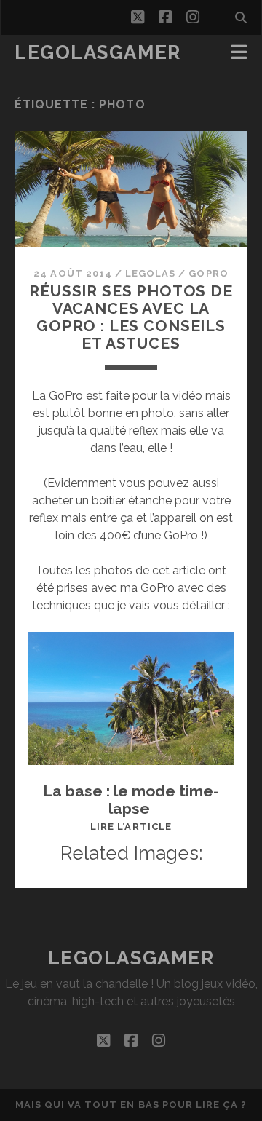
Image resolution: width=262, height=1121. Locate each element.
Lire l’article (131, 826)
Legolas (150, 273)
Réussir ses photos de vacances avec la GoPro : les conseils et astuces (131, 317)
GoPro (208, 273)
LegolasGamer (98, 52)
